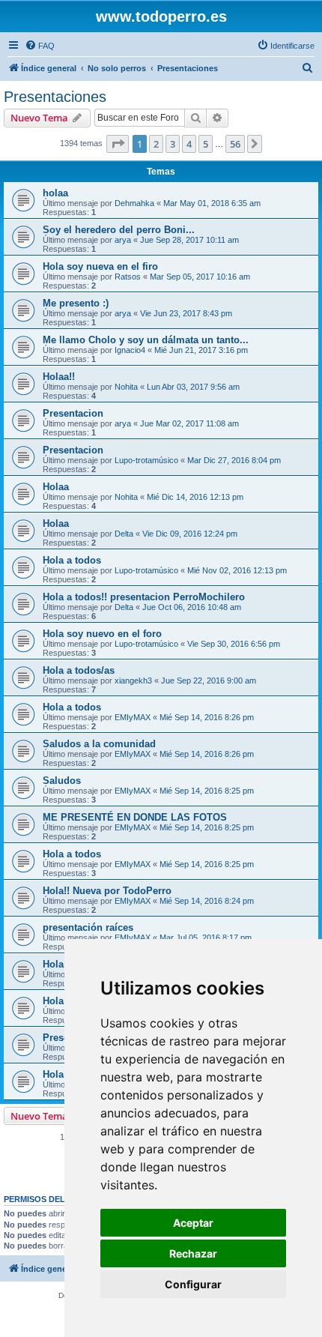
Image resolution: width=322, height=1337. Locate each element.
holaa (55, 193)
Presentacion (73, 413)
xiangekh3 (133, 680)
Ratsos (128, 276)
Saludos (62, 780)
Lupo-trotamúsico (146, 460)
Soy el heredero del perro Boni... (119, 229)
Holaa (56, 486)
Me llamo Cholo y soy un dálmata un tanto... (146, 339)
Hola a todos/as (79, 670)
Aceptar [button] (193, 1222)
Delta (124, 533)
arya (123, 239)
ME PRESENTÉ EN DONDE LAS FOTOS (135, 817)
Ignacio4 (130, 349)
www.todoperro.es (161, 16)
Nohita (126, 386)
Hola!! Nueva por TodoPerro (107, 890)
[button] (117, 144)
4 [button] (189, 144)
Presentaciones (55, 96)
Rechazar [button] (193, 1253)
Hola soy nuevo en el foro (102, 633)
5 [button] (205, 144)
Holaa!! (59, 376)
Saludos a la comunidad (99, 743)
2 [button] (156, 144)
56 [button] (235, 144)
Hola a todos (72, 560)
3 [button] (172, 144)
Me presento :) (76, 303)
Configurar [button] (193, 1284)
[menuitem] (40, 46)
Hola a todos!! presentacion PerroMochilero (144, 597)
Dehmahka (134, 203)
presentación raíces (88, 927)
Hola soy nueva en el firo (100, 266)
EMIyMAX (133, 717)
